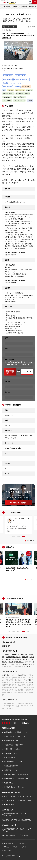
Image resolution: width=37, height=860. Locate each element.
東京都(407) (6, 646)
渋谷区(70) (12, 662)
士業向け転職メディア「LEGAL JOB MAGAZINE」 (15, 815)
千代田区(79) (6, 654)
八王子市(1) (6, 675)
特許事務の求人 (9, 778)
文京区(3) (9, 657)
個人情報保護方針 (8, 843)
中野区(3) (20, 662)
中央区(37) (16, 654)
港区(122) (24, 654)
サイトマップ (7, 850)
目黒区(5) (18, 659)
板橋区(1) (26, 664)
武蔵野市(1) (23, 675)
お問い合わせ (25, 847)
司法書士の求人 (22, 732)
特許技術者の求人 (9, 774)
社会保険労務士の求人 (11, 740)
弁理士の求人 (22, 736)
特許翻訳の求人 (25, 774)
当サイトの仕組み (9, 796)
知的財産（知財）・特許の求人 (14, 787)
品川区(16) (10, 659)
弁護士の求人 (8, 732)
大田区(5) (26, 659)
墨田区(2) (25, 657)
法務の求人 (23, 761)
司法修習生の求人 (9, 761)
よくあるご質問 (9, 800)
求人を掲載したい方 (24, 800)
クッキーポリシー (21, 843)
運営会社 (15, 847)
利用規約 (6, 847)
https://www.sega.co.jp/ (13, 448)
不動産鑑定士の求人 (10, 753)
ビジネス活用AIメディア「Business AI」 (17, 835)
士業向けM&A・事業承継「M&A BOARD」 (17, 820)
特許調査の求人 (23, 778)
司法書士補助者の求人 (11, 766)
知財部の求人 (8, 783)
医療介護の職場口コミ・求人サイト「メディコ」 (17, 830)
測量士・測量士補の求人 (12, 749)
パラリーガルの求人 (10, 757)
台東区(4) (17, 657)
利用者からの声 (9, 805)
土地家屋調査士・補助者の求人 (14, 745)
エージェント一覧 (25, 796)
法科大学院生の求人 (10, 770)
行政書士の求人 (9, 736)
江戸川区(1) (26, 666)
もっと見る (30, 540)
